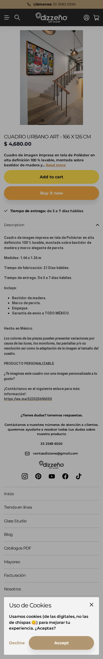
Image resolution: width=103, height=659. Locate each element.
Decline (17, 643)
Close (91, 604)
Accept (61, 643)
